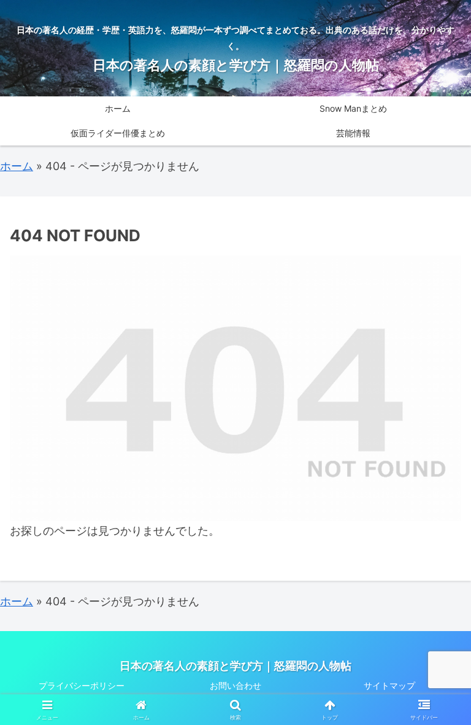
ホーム (16, 166)
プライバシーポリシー (81, 685)
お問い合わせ (235, 685)
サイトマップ (389, 685)
